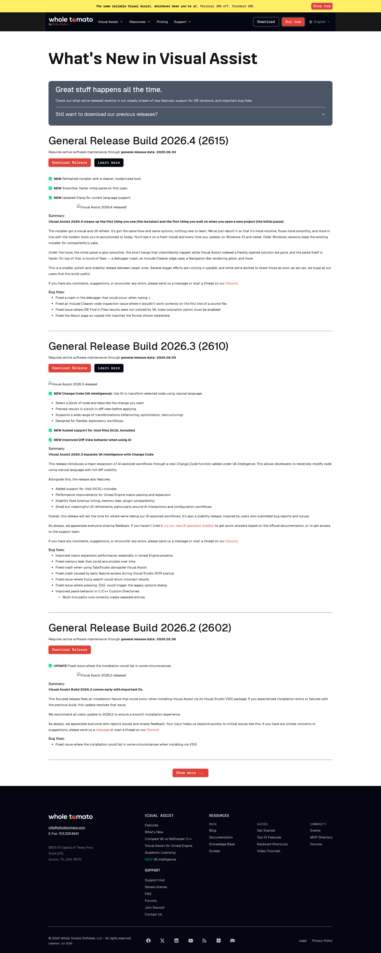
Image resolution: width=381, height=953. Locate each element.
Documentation (221, 837)
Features (151, 825)
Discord (231, 283)
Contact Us (153, 914)
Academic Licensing (160, 852)
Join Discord (154, 907)
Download (266, 21)
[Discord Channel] (232, 940)
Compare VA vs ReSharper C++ (168, 839)
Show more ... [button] (190, 772)
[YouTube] (190, 940)
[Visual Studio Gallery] (218, 940)
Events (315, 830)
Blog (212, 830)
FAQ (148, 894)
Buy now (293, 21)
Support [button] (180, 22)
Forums (316, 844)
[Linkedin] (176, 940)
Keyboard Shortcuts (272, 844)
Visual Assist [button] (108, 22)
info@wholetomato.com (67, 827)
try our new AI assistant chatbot (189, 526)
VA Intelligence (160, 859)
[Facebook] (148, 940)
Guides (214, 851)
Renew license (156, 887)
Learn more (109, 162)
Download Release (69, 162)
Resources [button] (137, 22)
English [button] (319, 22)
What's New (154, 832)
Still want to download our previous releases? (107, 114)
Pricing (162, 22)
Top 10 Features (269, 837)
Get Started (266, 830)
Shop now (322, 6)
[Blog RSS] (204, 940)
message (102, 730)
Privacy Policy (322, 941)
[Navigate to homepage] (71, 19)
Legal (303, 941)
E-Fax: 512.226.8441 (64, 833)
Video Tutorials (268, 851)
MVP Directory (321, 837)
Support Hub (155, 880)
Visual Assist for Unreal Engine (168, 846)
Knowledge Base (222, 844)
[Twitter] (162, 940)
